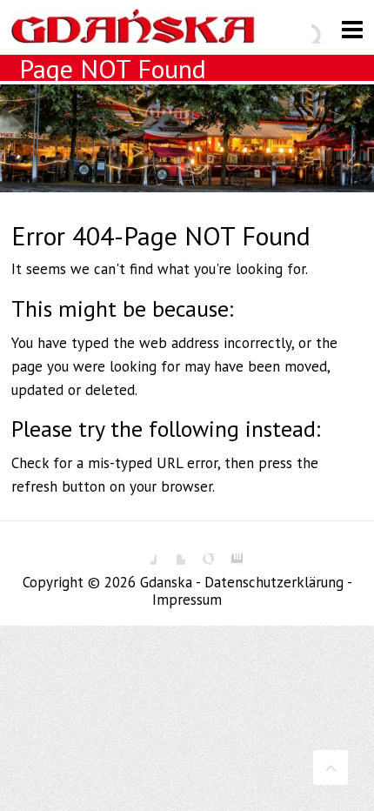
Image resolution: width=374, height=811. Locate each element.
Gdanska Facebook (143, 552)
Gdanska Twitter (172, 552)
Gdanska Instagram (230, 552)
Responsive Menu (352, 29)
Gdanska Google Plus (201, 552)
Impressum (187, 599)
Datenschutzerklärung (274, 582)
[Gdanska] (133, 31)
